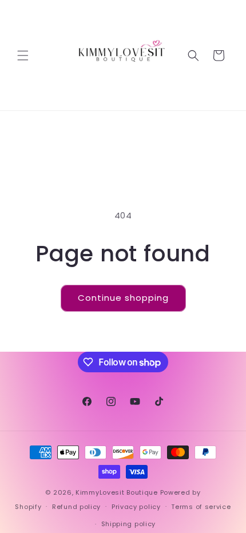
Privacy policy (136, 506)
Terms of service (201, 506)
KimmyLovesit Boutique (117, 492)
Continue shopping (123, 298)
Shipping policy (128, 523)
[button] (22, 55)
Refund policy (76, 506)
